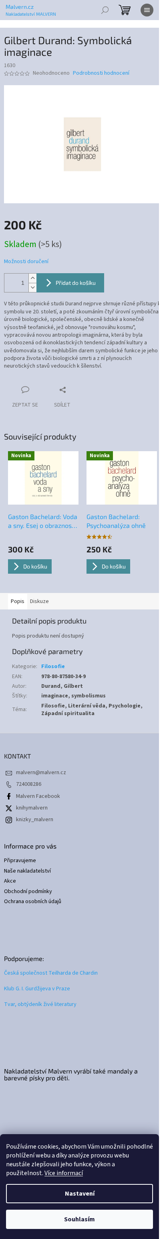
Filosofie (53, 666)
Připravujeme (20, 861)
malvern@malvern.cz (41, 773)
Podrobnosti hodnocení (101, 73)
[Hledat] (105, 10)
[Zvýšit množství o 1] (32, 278)
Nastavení (80, 1193)
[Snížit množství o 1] (32, 287)
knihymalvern (32, 808)
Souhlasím (79, 1219)
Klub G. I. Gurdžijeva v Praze (37, 989)
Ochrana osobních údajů (32, 902)
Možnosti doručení (26, 262)
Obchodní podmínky (28, 892)
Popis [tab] (17, 601)
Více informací (63, 1173)
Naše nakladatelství (27, 871)
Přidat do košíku (76, 282)
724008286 (28, 784)
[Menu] (147, 10)
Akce (10, 881)
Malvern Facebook (38, 796)
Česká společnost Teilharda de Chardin (51, 973)
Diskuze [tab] (39, 601)
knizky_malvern (34, 820)
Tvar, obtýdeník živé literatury (40, 1004)
